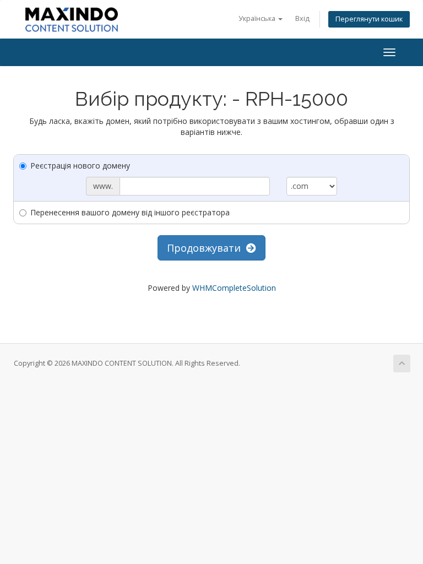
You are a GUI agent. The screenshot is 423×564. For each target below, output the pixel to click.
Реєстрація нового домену (80, 165)
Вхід (302, 18)
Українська (257, 18)
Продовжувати (206, 247)
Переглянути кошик (369, 19)
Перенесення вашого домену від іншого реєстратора (130, 212)
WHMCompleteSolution (234, 288)
